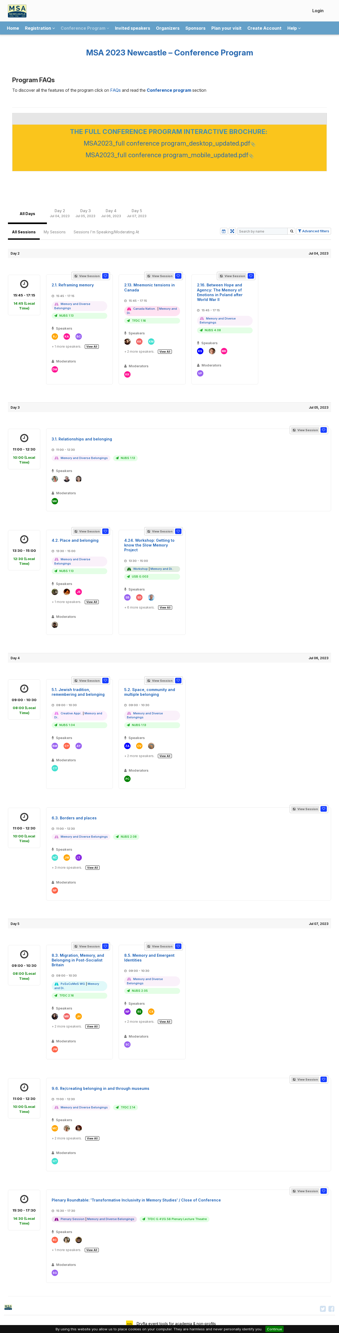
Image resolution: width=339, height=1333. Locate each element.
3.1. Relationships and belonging (82, 439)
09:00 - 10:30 (24, 706)
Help (292, 28)
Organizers (168, 28)
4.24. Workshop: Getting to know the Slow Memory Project (149, 545)
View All (91, 346)
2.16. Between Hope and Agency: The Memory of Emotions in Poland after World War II (220, 292)
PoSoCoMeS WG (73, 984)
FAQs (115, 90)
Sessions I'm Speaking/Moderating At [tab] (106, 232)
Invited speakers (132, 28)
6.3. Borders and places (74, 818)
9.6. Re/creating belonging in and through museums (100, 1088)
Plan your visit (226, 28)
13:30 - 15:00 (24, 557)
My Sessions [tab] (55, 232)
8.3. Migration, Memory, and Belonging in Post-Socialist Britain (78, 960)
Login (318, 10)
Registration (38, 28)
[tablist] (169, 213)
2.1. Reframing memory (73, 285)
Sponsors (195, 28)
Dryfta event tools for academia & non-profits (176, 1323)
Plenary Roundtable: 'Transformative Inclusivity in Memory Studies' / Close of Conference (136, 1200)
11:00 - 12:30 (24, 455)
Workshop (140, 569)
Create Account (264, 28)
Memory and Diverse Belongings (84, 458)
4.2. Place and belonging (75, 540)
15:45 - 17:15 (24, 301)
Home (13, 28)
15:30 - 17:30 (24, 1216)
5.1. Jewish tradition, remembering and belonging (78, 692)
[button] (105, 276)
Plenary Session (72, 1219)
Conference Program (83, 28)
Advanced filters (315, 231)
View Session (89, 276)
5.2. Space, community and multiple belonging (149, 692)
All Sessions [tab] (24, 232)
